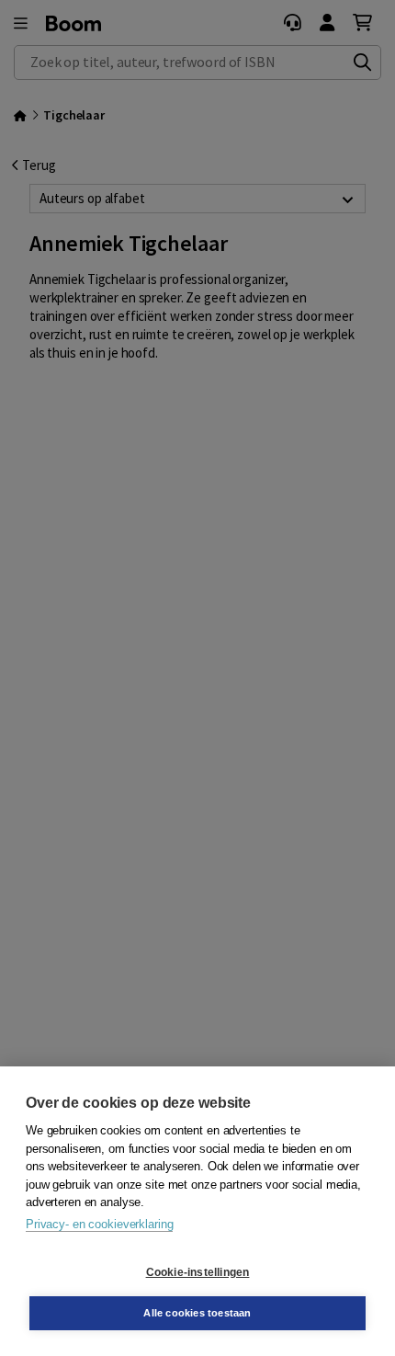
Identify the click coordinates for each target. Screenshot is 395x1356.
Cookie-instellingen (198, 1272)
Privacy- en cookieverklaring (99, 1224)
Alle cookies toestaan (197, 1312)
